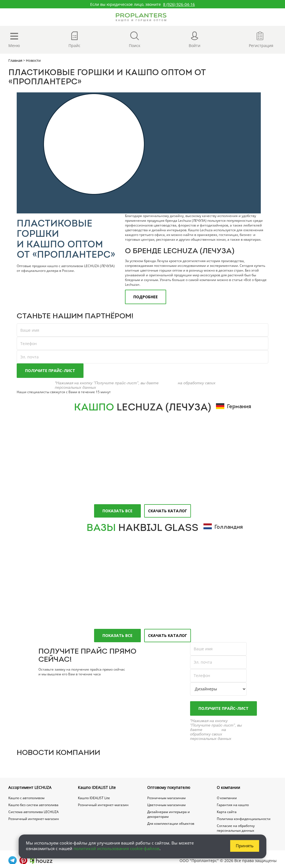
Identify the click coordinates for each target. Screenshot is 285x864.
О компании (228, 787)
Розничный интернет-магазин (33, 818)
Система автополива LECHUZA (33, 811)
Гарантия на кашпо (233, 805)
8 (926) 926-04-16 (179, 4)
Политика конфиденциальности (244, 818)
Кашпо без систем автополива (33, 805)
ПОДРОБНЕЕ (145, 296)
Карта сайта (227, 811)
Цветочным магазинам (166, 805)
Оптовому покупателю (168, 787)
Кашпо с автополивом (26, 798)
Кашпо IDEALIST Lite (97, 787)
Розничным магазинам (166, 798)
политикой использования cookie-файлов (116, 848)
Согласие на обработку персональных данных (236, 828)
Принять (245, 845)
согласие (168, 383)
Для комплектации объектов (170, 823)
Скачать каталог (167, 510)
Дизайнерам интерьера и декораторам (168, 814)
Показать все (117, 510)
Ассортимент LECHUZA (29, 787)
